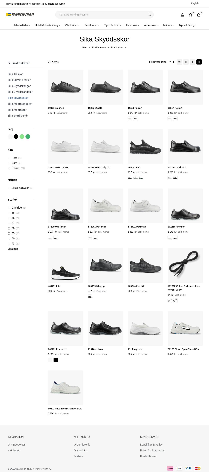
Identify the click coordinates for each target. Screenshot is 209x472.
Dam (17, 163)
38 (16, 228)
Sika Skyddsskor (18, 98)
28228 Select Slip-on (99, 167)
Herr (17, 158)
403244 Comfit (136, 286)
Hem (84, 47)
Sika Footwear (99, 47)
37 (16, 223)
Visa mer (13, 249)
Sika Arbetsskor (17, 110)
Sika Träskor (15, 74)
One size (19, 207)
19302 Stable (95, 107)
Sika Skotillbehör (18, 115)
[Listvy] (179, 62)
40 (16, 238)
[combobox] (104, 14)
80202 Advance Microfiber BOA (65, 408)
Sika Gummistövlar (19, 80)
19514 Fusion (175, 107)
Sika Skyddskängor (19, 86)
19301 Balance (56, 107)
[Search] (149, 14)
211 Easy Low (135, 349)
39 (16, 233)
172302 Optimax (137, 226)
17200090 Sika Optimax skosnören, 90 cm (184, 287)
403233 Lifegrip (96, 286)
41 (16, 243)
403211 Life (54, 286)
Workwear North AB (42, 468)
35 (16, 212)
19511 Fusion (135, 107)
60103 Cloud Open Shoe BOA (183, 349)
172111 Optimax (177, 167)
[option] (130, 118)
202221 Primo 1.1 (57, 349)
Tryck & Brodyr (187, 25)
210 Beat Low (95, 349)
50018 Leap (134, 167)
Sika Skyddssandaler (20, 92)
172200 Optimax (57, 226)
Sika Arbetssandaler (20, 104)
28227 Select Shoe (58, 167)
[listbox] (133, 119)
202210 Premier (176, 226)
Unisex (18, 168)
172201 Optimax (97, 226)
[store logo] (20, 14)
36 (16, 218)
